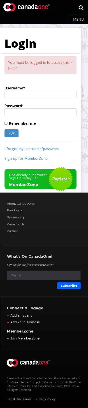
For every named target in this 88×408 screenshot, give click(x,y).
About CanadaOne (21, 203)
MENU (78, 20)
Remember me (22, 123)
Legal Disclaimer (19, 399)
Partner (12, 231)
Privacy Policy (45, 399)
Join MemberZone (25, 338)
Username (14, 88)
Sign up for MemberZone (26, 158)
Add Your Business (24, 322)
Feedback (14, 210)
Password (13, 105)
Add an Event (21, 315)
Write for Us (15, 224)
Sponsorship (16, 217)
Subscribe (69, 285)
